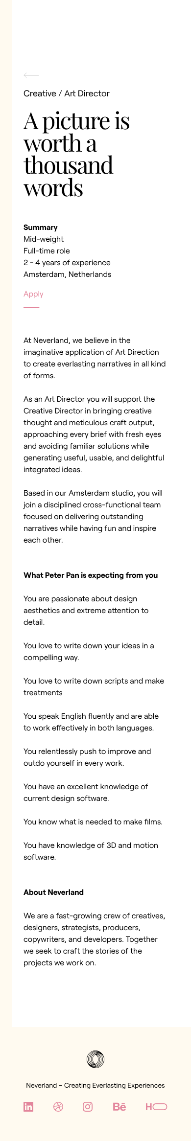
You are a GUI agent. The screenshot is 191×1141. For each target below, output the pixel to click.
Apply (34, 293)
